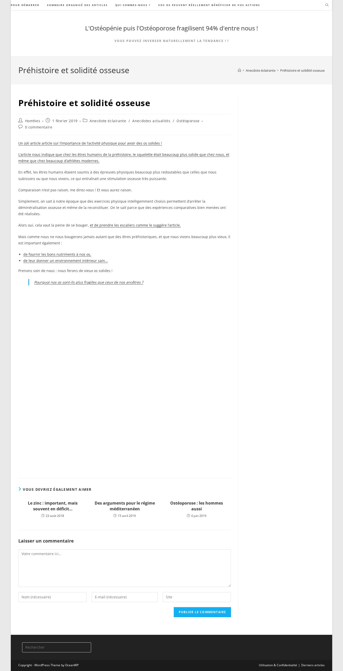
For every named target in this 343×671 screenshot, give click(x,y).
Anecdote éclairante (108, 120)
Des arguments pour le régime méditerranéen (125, 505)
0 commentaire (38, 127)
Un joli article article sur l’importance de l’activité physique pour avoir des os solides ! (90, 143)
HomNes (32, 120)
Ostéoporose (188, 120)
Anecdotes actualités (151, 120)
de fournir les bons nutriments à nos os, (57, 254)
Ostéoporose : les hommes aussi (196, 505)
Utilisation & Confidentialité (278, 665)
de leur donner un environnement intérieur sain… (65, 260)
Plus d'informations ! (127, 455)
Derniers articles (313, 665)
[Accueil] (239, 70)
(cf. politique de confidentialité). (112, 344)
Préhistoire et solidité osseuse (302, 70)
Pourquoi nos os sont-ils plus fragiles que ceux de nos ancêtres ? (88, 282)
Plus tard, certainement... (50, 357)
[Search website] (326, 5)
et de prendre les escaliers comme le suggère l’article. (135, 225)
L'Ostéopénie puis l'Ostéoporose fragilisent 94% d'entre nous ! (171, 28)
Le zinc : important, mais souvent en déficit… (53, 505)
